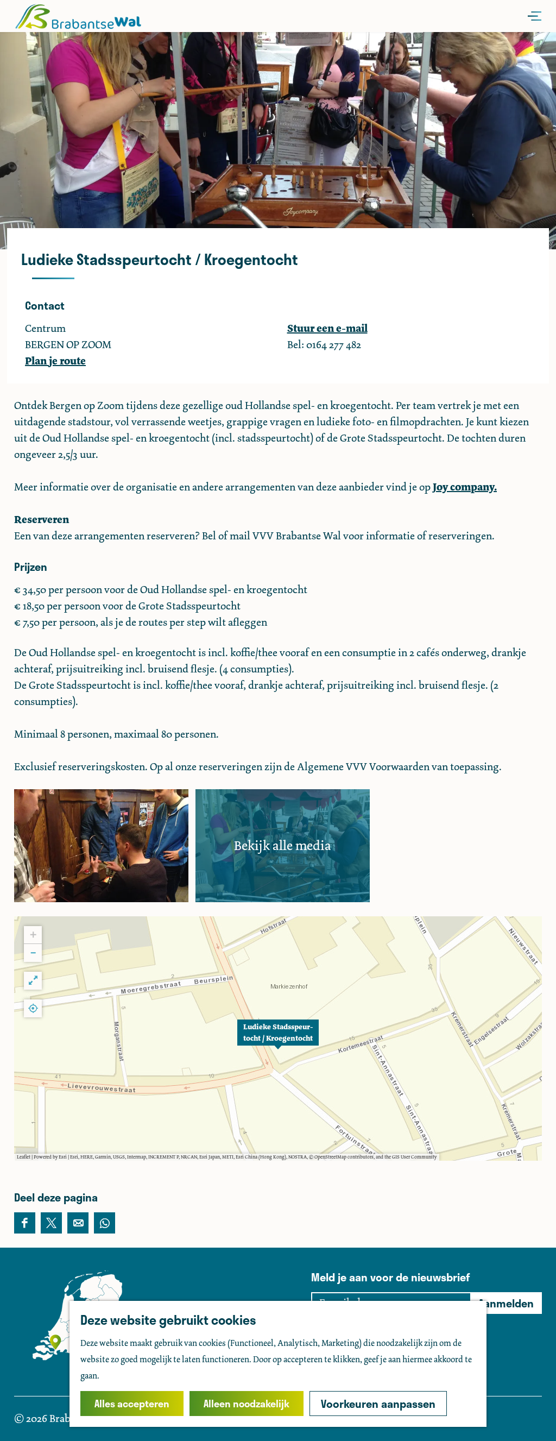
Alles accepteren (131, 1403)
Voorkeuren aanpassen (378, 1403)
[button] (278, 1038)
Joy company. (465, 487)
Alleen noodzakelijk (246, 1403)
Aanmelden (506, 1303)
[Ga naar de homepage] (78, 16)
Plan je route (55, 361)
